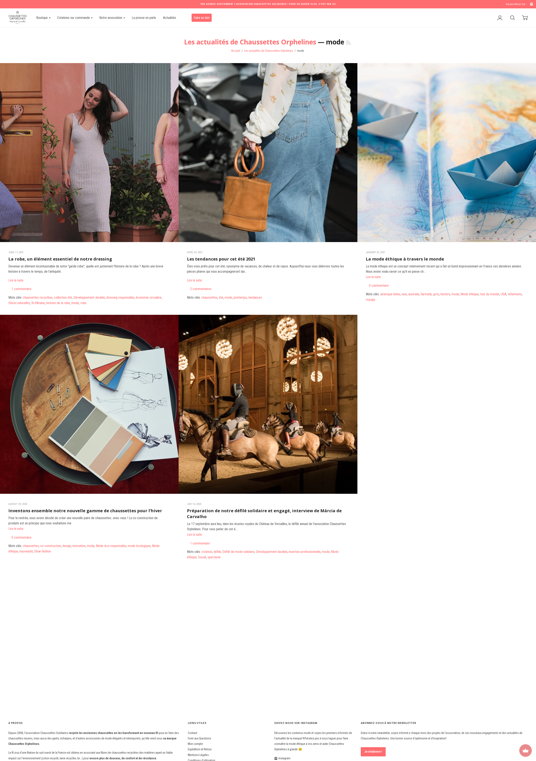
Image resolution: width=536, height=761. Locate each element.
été (221, 297)
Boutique (42, 18)
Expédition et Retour (200, 749)
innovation (78, 546)
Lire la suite (15, 280)
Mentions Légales (198, 755)
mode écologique (139, 546)
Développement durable (89, 297)
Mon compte (195, 743)
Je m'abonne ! (373, 751)
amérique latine (390, 294)
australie (413, 294)
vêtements (515, 294)
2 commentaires (200, 289)
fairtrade (426, 294)
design (66, 546)
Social (202, 557)
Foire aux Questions (199, 738)
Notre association (111, 18)
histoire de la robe (58, 303)
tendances (255, 297)
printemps (240, 297)
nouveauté (26, 551)
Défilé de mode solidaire (238, 552)
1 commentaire (21, 289)
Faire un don (202, 18)
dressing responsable (120, 297)
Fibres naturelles (19, 303)
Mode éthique (470, 294)
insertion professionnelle (305, 552)
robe (83, 303)
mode (75, 303)
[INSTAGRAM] (531, 4)
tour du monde (489, 294)
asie (404, 294)
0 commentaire (379, 286)
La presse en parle (144, 18)
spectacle (213, 557)
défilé (217, 552)
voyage (370, 300)
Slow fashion (42, 551)
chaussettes (209, 297)
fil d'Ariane (38, 303)
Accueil (235, 50)
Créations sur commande (74, 18)
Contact (192, 733)
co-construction (50, 546)
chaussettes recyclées (38, 297)
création (206, 552)
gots (436, 294)
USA (503, 294)
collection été (63, 297)
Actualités (169, 18)
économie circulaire (148, 297)
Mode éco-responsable (111, 546)
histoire (445, 294)
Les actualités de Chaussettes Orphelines (250, 41)
